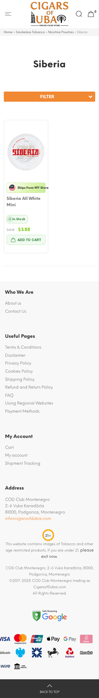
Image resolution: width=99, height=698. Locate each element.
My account (16, 455)
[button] (26, 240)
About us (13, 303)
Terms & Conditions (23, 347)
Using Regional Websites (29, 403)
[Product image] (26, 152)
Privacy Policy (18, 363)
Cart (9, 447)
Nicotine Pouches (61, 32)
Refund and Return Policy (29, 387)
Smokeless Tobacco (30, 32)
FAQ (9, 395)
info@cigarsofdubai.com (28, 518)
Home (8, 32)
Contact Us (15, 311)
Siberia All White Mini (24, 201)
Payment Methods (22, 411)
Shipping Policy (20, 379)
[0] (91, 14)
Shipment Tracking (22, 463)
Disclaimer (15, 355)
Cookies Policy (19, 371)
